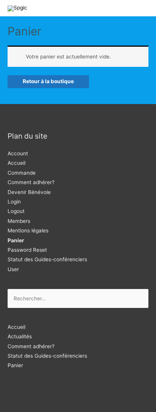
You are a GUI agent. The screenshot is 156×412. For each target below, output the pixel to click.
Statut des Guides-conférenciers (47, 259)
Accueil (16, 163)
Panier (16, 240)
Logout (16, 211)
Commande (22, 173)
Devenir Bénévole (29, 192)
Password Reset (27, 250)
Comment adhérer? (31, 182)
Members (19, 221)
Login (14, 202)
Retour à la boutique (48, 81)
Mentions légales (28, 230)
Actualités (20, 336)
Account (18, 153)
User (13, 269)
